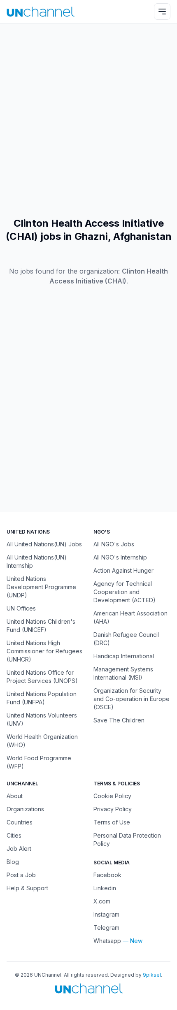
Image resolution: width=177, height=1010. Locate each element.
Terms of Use (111, 822)
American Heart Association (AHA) (130, 617)
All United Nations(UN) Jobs (44, 544)
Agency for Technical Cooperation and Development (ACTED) (124, 592)
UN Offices (21, 608)
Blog (13, 861)
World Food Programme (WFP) (39, 762)
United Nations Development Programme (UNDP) (41, 587)
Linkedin (104, 888)
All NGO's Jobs (113, 544)
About (15, 795)
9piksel (152, 975)
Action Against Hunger (123, 570)
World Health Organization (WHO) (42, 740)
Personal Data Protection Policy (127, 839)
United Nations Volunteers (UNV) (42, 719)
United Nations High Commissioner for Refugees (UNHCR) (44, 651)
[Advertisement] (88, 120)
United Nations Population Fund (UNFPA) (42, 698)
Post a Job (21, 874)
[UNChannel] (41, 12)
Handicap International (123, 655)
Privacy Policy (112, 809)
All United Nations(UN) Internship (37, 561)
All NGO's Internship (120, 557)
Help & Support (27, 888)
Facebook (107, 874)
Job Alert (19, 848)
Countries (20, 822)
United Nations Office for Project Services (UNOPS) (42, 676)
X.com (101, 901)
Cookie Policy (112, 795)
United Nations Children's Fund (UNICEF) (41, 625)
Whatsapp (107, 940)
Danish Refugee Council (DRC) (126, 638)
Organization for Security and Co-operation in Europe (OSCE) (131, 698)
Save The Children (118, 720)
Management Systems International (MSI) (123, 673)
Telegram (106, 927)
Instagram (106, 914)
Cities (14, 835)
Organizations (25, 809)
